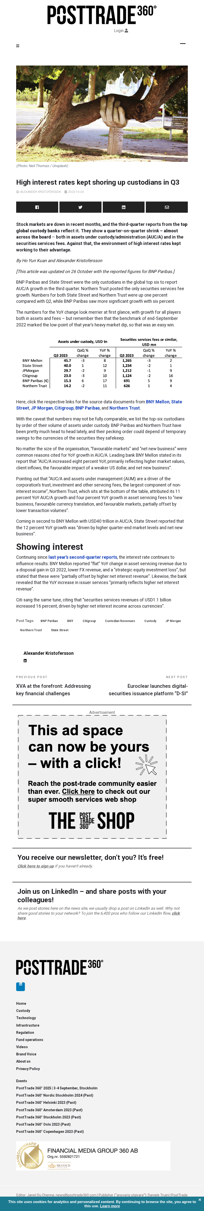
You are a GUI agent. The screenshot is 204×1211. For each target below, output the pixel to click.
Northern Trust (124, 408)
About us (23, 1061)
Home (21, 1003)
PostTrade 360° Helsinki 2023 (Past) (46, 1103)
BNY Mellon (157, 401)
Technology (26, 1018)
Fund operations (29, 1040)
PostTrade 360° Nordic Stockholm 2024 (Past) (54, 1095)
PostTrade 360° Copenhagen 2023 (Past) (50, 1132)
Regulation (25, 1033)
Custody (150, 621)
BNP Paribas (87, 408)
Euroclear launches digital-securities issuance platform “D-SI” (148, 685)
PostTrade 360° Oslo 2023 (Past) (43, 1124)
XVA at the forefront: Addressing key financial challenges (53, 685)
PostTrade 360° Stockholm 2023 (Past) (48, 1117)
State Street (59, 630)
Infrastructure (27, 1025)
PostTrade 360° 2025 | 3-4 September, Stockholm (57, 1088)
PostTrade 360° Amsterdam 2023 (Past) (49, 1110)
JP (34, 408)
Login (119, 30)
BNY (70, 621)
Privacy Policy (28, 1069)
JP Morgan (173, 621)
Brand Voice (26, 1054)
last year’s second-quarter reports (83, 557)
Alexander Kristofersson (40, 191)
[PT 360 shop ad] (92, 776)
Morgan (45, 408)
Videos (22, 1047)
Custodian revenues (120, 621)
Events (21, 1081)
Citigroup (64, 408)
